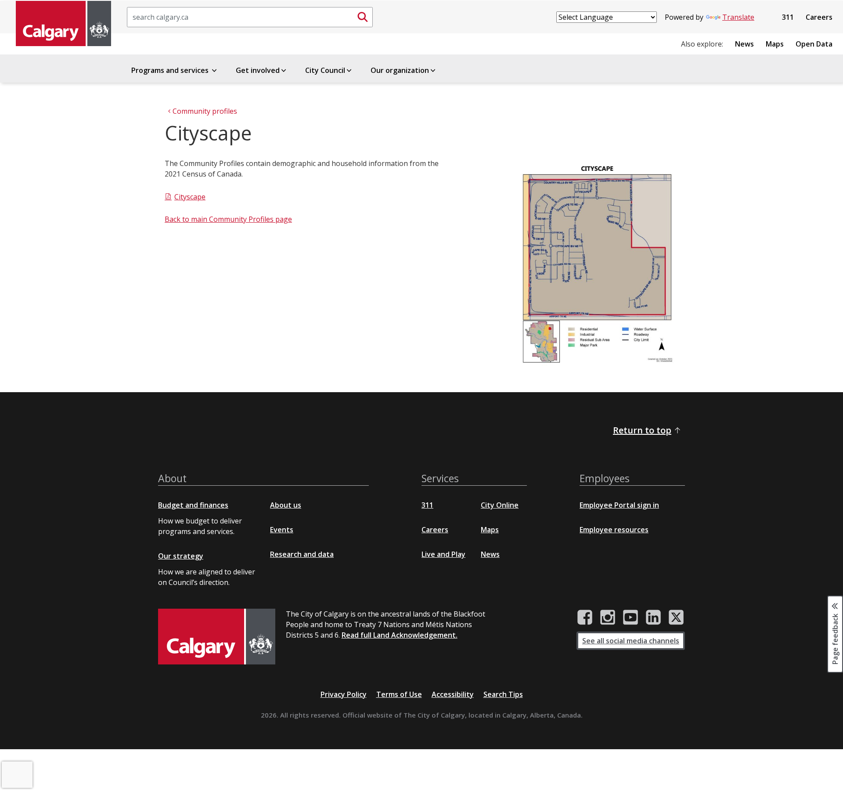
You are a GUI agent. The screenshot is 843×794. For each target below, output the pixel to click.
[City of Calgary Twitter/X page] (676, 617)
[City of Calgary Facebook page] (585, 617)
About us (285, 505)
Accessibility (453, 694)
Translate (738, 17)
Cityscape (189, 197)
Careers (819, 17)
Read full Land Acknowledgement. (400, 635)
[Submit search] (363, 17)
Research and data (302, 554)
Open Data (814, 44)
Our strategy (180, 556)
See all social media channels (630, 641)
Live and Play (443, 554)
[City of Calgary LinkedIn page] (653, 617)
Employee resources (614, 529)
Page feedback (835, 638)
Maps (775, 44)
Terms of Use (399, 694)
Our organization (400, 70)
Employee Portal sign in (619, 505)
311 (788, 17)
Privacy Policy (344, 694)
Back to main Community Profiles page (228, 219)
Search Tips (503, 694)
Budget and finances (193, 505)
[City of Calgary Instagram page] (607, 617)
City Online (500, 505)
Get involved (258, 70)
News (744, 44)
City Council (325, 70)
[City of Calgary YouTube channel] (630, 617)
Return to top (642, 430)
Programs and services (170, 70)
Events (281, 529)
